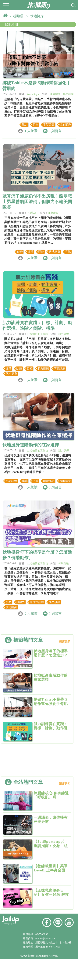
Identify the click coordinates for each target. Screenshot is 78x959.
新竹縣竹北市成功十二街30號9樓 (53, 942)
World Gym (33, 94)
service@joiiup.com (46, 938)
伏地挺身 (11, 24)
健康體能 (55, 94)
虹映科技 (33, 955)
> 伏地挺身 (36, 16)
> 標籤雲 (17, 16)
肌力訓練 (68, 94)
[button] (6, 5)
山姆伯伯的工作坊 (37, 334)
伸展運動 (63, 563)
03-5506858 (41, 934)
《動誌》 (32, 213)
